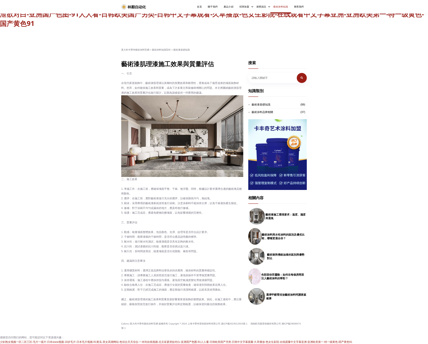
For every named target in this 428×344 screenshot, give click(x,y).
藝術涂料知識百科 (161, 49)
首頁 (199, 6)
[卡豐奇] (133, 7)
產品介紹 (228, 6)
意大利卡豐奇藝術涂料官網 (135, 49)
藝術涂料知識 (280, 6)
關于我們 (213, 6)
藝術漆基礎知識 (181, 49)
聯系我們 (299, 6)
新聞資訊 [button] (261, 6)
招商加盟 (244, 6)
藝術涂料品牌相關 (262, 112)
